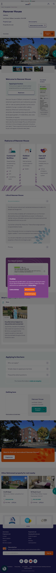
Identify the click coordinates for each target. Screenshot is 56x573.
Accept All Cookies (30, 294)
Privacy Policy (32, 285)
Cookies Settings (14, 289)
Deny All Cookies (29, 289)
